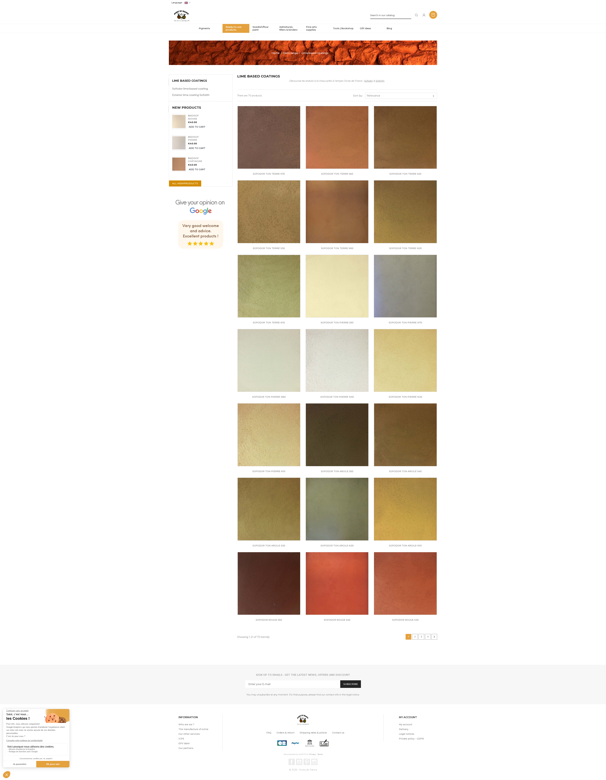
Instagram (314, 762)
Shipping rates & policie (313, 732)
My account (405, 724)
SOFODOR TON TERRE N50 (337, 248)
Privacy (312, 754)
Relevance (401, 96)
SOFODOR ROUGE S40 (337, 619)
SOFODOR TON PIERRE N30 (337, 396)
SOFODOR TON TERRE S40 (405, 173)
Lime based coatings (189, 80)
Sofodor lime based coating (190, 88)
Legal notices (406, 734)
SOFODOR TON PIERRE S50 (337, 322)
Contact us (338, 732)
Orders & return (285, 732)
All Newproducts (185, 183)
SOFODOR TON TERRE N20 (405, 248)
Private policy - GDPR (411, 738)
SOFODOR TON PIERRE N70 (405, 322)
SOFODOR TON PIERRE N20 (405, 396)
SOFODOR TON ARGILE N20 (337, 545)
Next (434, 637)
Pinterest (307, 762)
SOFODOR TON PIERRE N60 (269, 396)
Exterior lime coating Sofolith (190, 95)
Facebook (291, 762)
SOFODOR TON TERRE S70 (269, 173)
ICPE (181, 738)
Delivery (403, 729)
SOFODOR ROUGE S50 (269, 619)
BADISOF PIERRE (193, 138)
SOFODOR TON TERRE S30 (269, 248)
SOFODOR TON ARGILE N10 (405, 545)
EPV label (184, 743)
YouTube (299, 762)
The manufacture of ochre (193, 729)
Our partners (185, 748)
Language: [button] (177, 2)
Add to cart (197, 127)
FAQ (268, 732)
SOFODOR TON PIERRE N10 (268, 471)
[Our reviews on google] (200, 222)
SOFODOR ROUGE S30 (405, 619)
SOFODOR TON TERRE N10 (269, 322)
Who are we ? (186, 724)
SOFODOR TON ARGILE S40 (405, 471)
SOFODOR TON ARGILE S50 (337, 471)
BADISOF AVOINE (193, 117)
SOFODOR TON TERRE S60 (337, 173)
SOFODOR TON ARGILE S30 (268, 545)
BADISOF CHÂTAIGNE (195, 160)
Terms (320, 754)
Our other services (189, 734)
